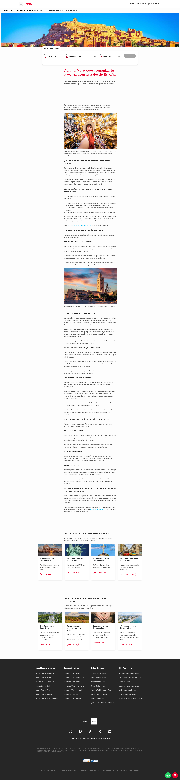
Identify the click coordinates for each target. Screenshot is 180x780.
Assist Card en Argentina (45, 673)
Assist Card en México (44, 694)
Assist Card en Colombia (45, 682)
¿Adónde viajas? (49, 54)
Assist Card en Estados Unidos (47, 698)
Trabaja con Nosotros (99, 673)
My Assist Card (155, 4)
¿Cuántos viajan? (106, 54)
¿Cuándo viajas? (71, 54)
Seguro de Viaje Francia (72, 698)
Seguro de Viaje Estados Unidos (75, 678)
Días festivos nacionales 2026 (130, 678)
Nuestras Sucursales (98, 682)
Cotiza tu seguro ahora (97, 509)
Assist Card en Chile (43, 686)
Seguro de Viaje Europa (72, 673)
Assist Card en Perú (43, 690)
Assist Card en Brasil (43, 678)
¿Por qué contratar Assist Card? (102, 703)
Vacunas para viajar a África (129, 686)
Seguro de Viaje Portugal (73, 690)
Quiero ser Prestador (99, 698)
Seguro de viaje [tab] (51, 48)
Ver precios (130, 56)
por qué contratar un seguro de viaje (80, 225)
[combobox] (53, 57)
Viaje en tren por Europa (127, 690)
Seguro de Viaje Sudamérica (74, 686)
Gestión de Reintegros (99, 694)
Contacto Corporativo (99, 686)
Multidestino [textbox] (53, 57)
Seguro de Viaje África (72, 682)
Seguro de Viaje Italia (71, 694)
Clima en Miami (124, 682)
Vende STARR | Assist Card (101, 690)
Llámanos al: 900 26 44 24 (137, 4)
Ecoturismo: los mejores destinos (131, 698)
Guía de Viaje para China (127, 694)
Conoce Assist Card (98, 678)
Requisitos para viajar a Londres (130, 673)
